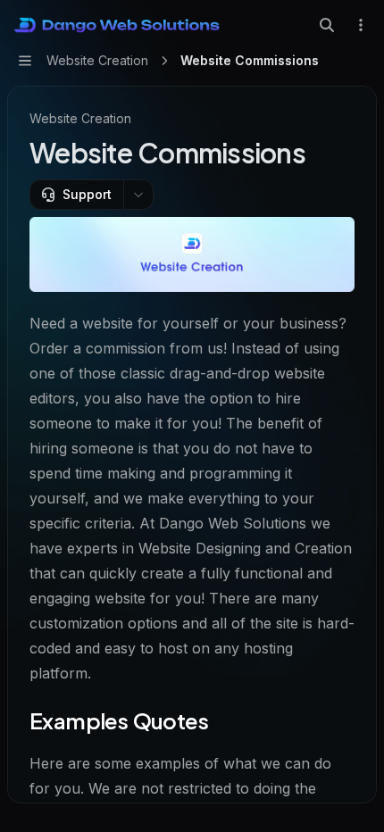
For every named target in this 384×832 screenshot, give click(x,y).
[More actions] (361, 24)
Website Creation (80, 118)
